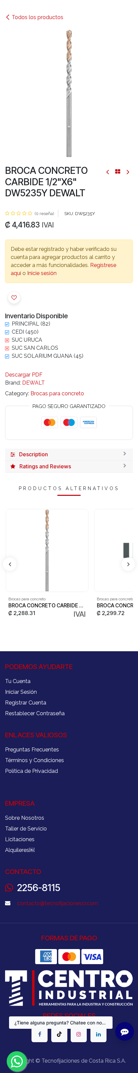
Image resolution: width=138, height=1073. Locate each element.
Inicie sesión (42, 273)
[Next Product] (127, 171)
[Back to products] (118, 171)
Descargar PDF (24, 375)
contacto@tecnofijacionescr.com (57, 903)
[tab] (69, 455)
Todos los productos (37, 17)
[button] (14, 297)
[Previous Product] (108, 171)
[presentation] (9, 564)
